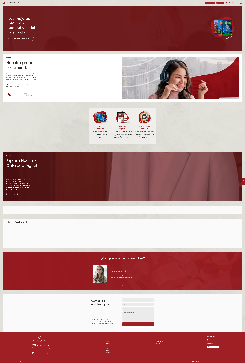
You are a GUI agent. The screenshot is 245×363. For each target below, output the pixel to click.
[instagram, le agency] (244, 180)
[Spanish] (226, 3)
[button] (235, 3)
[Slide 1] (122, 285)
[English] (229, 3)
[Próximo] (157, 276)
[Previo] (88, 276)
